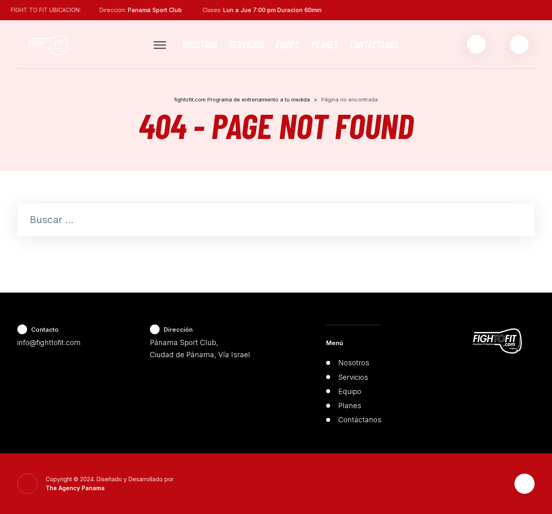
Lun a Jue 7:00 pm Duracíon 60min (272, 9)
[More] (160, 45)
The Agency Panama (75, 488)
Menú (334, 343)
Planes (325, 44)
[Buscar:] (276, 221)
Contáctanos (374, 44)
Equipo (287, 44)
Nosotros (199, 44)
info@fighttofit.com (49, 342)
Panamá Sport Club (155, 9)
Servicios (246, 44)
